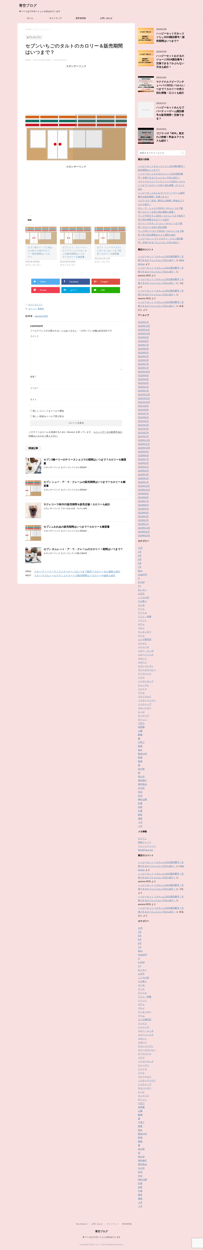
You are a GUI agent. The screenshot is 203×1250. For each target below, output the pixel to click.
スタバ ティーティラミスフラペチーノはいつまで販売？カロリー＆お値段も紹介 (77, 571)
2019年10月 (144, 490)
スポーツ (142, 662)
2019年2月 (143, 520)
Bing (140, 571)
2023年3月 (143, 360)
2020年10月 (144, 448)
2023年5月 (143, 352)
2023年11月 (144, 329)
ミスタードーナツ (147, 700)
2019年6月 (143, 505)
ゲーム (141, 635)
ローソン (142, 719)
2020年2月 (143, 478)
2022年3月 (143, 383)
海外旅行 (142, 780)
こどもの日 (143, 597)
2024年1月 (143, 322)
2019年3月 (143, 516)
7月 (139, 567)
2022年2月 (143, 387)
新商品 (41, 309)
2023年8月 (143, 341)
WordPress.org (145, 850)
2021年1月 (143, 436)
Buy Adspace (81, 1224)
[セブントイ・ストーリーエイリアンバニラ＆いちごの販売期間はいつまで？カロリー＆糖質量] (75, 235)
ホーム (30, 18)
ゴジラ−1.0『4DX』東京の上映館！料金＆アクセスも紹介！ (170, 137)
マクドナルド (144, 696)
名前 (33, 376)
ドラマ (141, 677)
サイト (33, 399)
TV (139, 586)
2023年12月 (144, 326)
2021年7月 (143, 413)
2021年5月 (143, 421)
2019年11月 (144, 486)
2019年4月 (143, 512)
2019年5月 (143, 509)
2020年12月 (144, 440)
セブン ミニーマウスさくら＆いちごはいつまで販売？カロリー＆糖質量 (109, 250)
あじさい (142, 590)
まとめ (141, 605)
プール (141, 692)
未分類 (141, 769)
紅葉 (140, 803)
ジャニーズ (143, 647)
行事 (140, 811)
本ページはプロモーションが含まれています (101, 1237)
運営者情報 (81, 18)
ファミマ (142, 689)
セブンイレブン (35, 304)
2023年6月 (143, 349)
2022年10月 (144, 371)
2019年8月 (143, 497)
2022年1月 (143, 390)
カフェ (141, 624)
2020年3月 (143, 474)
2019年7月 (143, 501)
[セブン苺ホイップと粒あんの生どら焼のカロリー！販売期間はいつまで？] (41, 235)
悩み (140, 750)
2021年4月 (143, 425)
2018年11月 (144, 531)
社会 (140, 795)
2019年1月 (143, 524)
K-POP (141, 582)
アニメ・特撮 (144, 616)
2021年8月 (143, 410)
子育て (141, 742)
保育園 (141, 727)
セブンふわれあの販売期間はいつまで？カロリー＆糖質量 (77, 526)
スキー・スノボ (146, 651)
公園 (140, 731)
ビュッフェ (143, 685)
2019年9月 (143, 493)
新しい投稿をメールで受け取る (48, 416)
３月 (140, 826)
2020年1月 (143, 482)
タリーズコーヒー (147, 670)
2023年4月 (143, 356)
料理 (140, 757)
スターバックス (146, 654)
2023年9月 (143, 337)
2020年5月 (143, 467)
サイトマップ (55, 18)
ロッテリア (143, 715)
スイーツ (32, 309)
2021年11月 (144, 398)
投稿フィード (144, 842)
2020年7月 (143, 459)
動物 (140, 734)
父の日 (141, 788)
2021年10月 (144, 402)
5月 (139, 559)
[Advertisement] (76, 90)
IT (139, 578)
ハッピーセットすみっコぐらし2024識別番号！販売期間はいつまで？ (170, 37)
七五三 (141, 723)
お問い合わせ (106, 18)
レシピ (141, 711)
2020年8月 (143, 455)
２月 (140, 822)
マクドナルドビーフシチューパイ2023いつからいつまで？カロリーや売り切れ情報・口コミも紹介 (170, 87)
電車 (140, 818)
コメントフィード (147, 846)
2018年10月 (144, 535)
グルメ (141, 628)
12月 (140, 548)
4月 (139, 555)
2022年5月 (143, 379)
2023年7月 (143, 345)
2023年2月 (143, 364)
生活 (140, 792)
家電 (140, 746)
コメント (34, 336)
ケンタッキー (144, 631)
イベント (142, 620)
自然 (140, 807)
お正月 (141, 593)
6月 (139, 563)
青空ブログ (28, 5)
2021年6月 (143, 417)
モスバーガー (144, 708)
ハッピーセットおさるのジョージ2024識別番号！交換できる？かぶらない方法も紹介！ (170, 61)
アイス (141, 609)
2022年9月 (143, 375)
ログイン (142, 838)
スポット (142, 658)
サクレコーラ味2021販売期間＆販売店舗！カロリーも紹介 (77, 504)
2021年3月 (143, 429)
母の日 (141, 776)
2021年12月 (144, 394)
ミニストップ (144, 704)
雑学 (140, 814)
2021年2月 (143, 432)
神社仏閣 (142, 799)
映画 (140, 761)
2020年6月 (143, 463)
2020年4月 (143, 470)
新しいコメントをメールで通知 (48, 411)
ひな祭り (142, 601)
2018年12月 (144, 528)
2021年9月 (143, 406)
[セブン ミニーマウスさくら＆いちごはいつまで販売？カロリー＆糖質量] (110, 235)
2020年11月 (144, 444)
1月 (139, 551)
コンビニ (142, 643)
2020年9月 (143, 451)
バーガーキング (146, 681)
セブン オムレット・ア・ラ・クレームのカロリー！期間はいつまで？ (83, 549)
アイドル (142, 612)
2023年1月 (143, 368)
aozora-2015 (41, 316)
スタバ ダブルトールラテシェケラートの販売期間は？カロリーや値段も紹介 (75, 575)
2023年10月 (144, 333)
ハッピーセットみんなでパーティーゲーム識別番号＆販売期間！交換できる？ (170, 113)
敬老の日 (142, 753)
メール (34, 388)
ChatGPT (142, 574)
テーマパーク (144, 673)
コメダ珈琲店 (144, 639)
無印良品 (142, 784)
